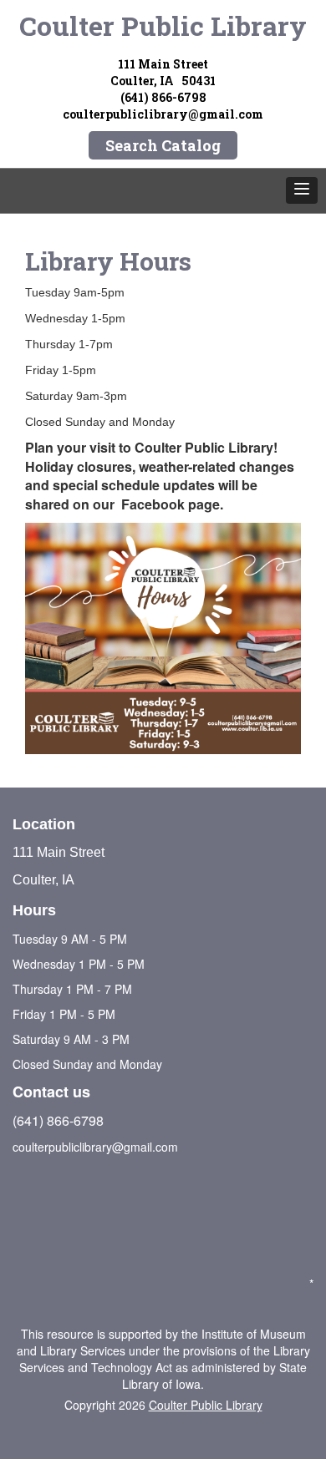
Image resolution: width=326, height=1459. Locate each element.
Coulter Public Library (163, 25)
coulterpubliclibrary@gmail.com (163, 114)
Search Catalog (163, 145)
